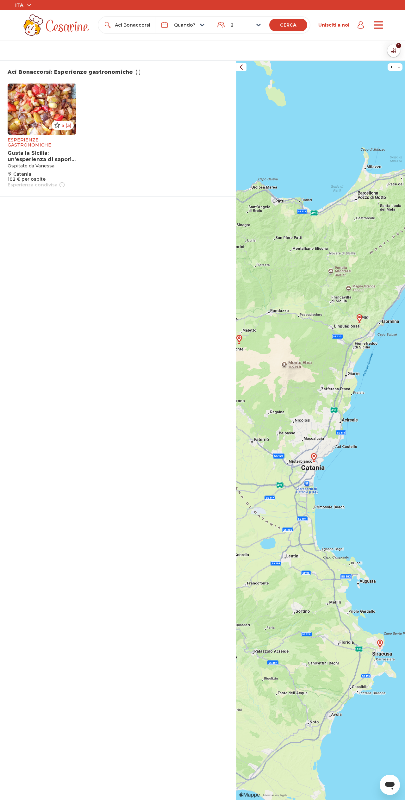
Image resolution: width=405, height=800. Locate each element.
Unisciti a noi (333, 25)
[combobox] (132, 25)
